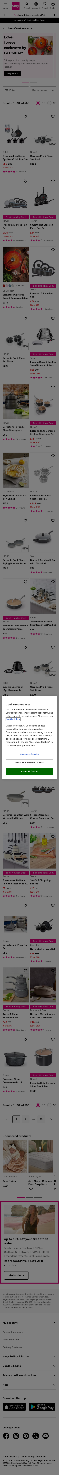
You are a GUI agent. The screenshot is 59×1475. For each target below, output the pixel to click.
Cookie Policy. (13, 719)
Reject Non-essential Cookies (29, 762)
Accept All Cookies (29, 771)
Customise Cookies (29, 754)
